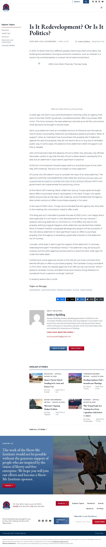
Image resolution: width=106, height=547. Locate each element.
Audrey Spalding (84, 41)
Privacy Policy (99, 533)
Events (101, 503)
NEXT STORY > (76, 348)
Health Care (6, 33)
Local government (48, 290)
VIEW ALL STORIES (37, 429)
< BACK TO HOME (58, 348)
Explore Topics (78, 503)
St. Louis (76, 290)
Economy (5, 37)
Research (91, 503)
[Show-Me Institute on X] (96, 1)
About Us (89, 509)
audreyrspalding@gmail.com (59, 337)
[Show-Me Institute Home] (6, 7)
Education (5, 30)
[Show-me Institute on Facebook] (93, 1)
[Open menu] (101, 8)
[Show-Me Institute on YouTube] (103, 1)
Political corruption (64, 290)
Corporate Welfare (8, 45)
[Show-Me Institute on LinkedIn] (99, 1)
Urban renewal (86, 290)
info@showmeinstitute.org (60, 541)
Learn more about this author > (61, 332)
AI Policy (100, 509)
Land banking (34, 290)
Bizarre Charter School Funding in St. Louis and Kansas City (54, 383)
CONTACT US (60, 521)
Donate (8, 485)
